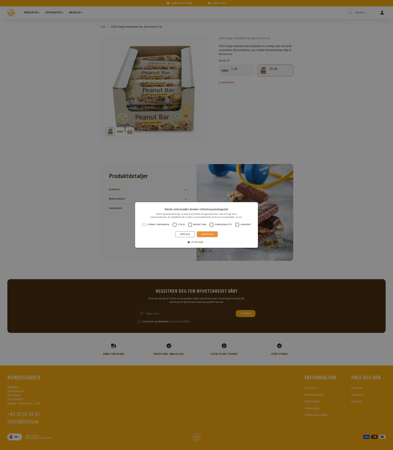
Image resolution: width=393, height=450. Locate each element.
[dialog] (196, 225)
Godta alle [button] (207, 234)
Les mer (238, 217)
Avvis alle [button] (185, 234)
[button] (196, 242)
